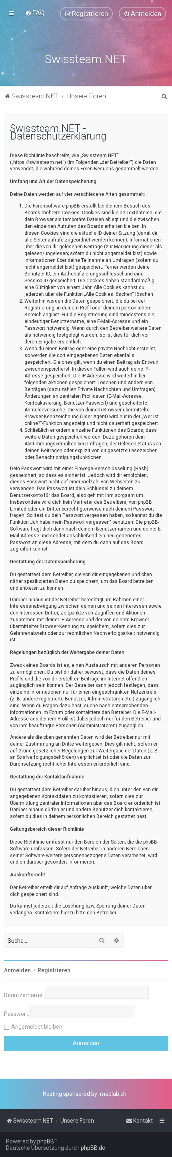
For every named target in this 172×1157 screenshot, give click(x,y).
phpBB (45, 1141)
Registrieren (54, 970)
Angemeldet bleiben (36, 1026)
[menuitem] (35, 13)
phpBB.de (93, 1148)
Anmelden (17, 970)
